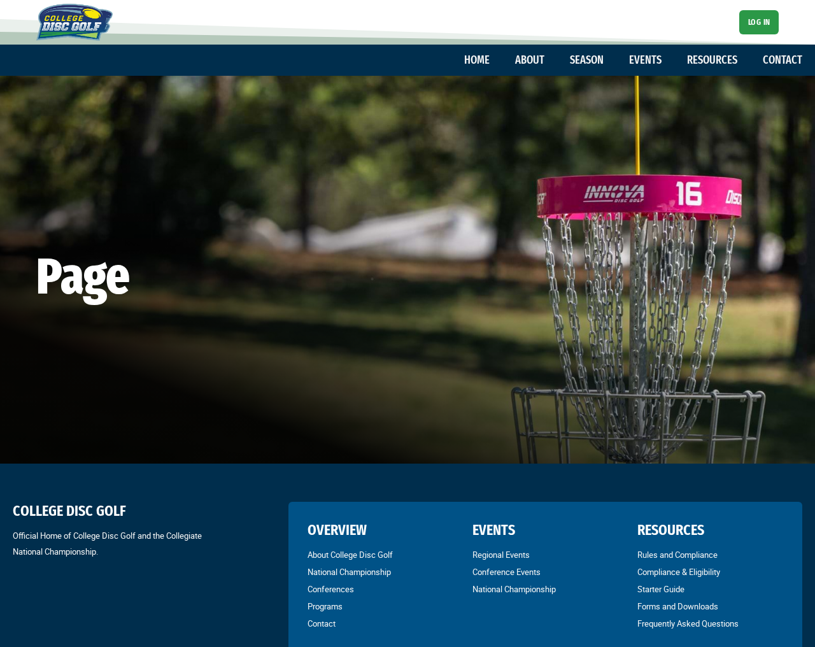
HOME (477, 60)
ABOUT (529, 60)
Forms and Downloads (677, 606)
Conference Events (506, 572)
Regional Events (501, 554)
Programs (325, 606)
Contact (322, 623)
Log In (759, 22)
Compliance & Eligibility (678, 572)
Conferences (331, 589)
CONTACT (782, 60)
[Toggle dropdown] (496, 60)
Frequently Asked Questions (688, 623)
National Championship (349, 572)
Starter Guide (660, 589)
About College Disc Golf (350, 554)
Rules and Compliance (677, 554)
